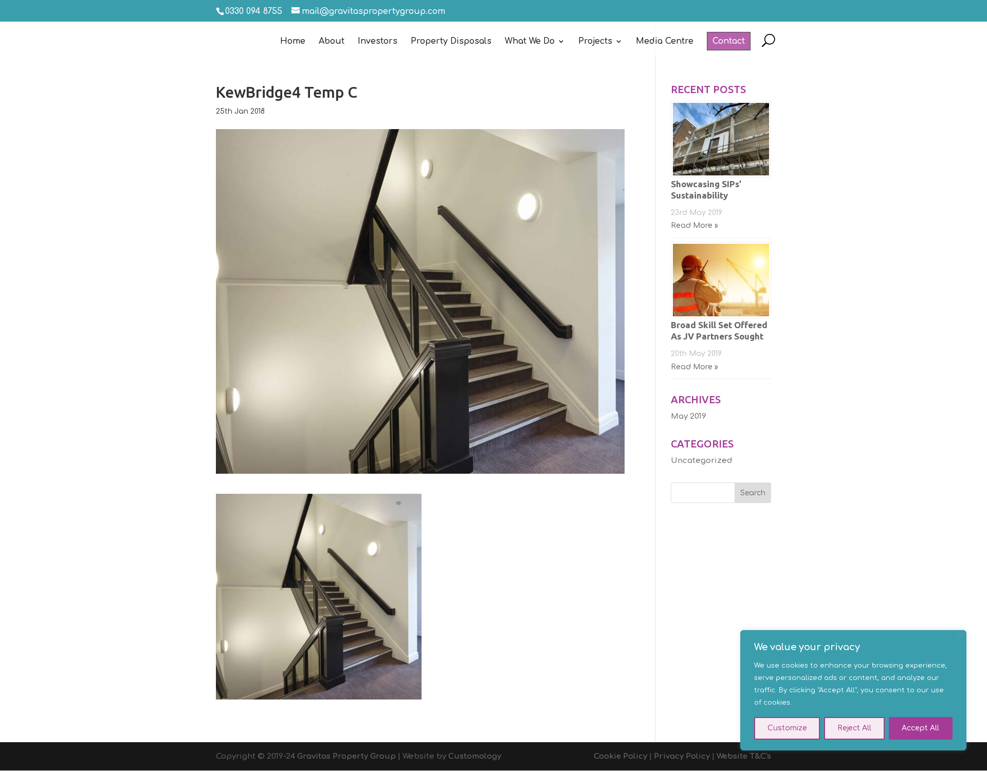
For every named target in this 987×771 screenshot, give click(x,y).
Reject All (854, 728)
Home (292, 42)
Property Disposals (451, 42)
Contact (728, 41)
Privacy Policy (682, 756)
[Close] (959, 635)
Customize (787, 728)
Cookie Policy (620, 756)
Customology (474, 756)
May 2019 (688, 416)
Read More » (694, 225)
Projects (595, 42)
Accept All (920, 728)
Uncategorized (701, 460)
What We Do (530, 42)
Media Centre (664, 42)
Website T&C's (744, 756)
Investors (377, 42)
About (331, 42)
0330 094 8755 (253, 11)
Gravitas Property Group (346, 756)
